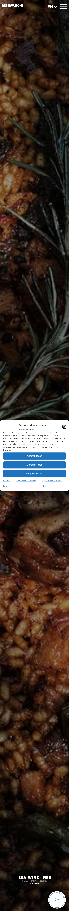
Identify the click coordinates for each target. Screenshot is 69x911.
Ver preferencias (34, 473)
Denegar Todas (35, 464)
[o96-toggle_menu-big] (63, 6)
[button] (64, 426)
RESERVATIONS (12, 5)
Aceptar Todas (34, 456)
